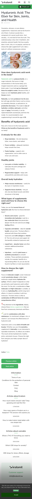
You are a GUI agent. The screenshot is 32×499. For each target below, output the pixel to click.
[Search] (29, 2)
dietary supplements (16, 307)
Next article (10, 366)
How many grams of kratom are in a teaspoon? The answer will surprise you (16, 411)
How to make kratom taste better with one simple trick (16, 421)
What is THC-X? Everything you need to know (16, 437)
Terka (8, 352)
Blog (16, 391)
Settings (16, 490)
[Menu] (2, 6)
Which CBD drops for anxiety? (16, 445)
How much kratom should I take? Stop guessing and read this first (16, 402)
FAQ (16, 388)
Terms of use (16, 377)
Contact (16, 385)
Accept (16, 495)
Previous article (11, 361)
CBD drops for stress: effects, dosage (16, 453)
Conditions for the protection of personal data (16, 381)
